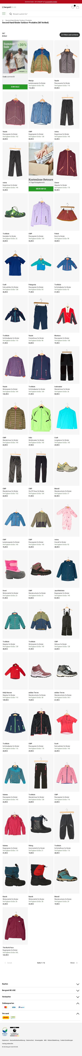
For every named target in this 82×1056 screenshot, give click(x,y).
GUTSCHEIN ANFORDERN (54, 528)
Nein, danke (55, 533)
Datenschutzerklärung (57, 547)
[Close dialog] (79, 506)
